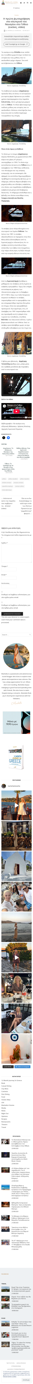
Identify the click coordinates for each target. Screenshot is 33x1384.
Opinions (4, 1116)
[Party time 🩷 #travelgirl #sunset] (16, 927)
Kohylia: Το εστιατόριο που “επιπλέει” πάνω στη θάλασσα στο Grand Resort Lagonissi (21, 1324)
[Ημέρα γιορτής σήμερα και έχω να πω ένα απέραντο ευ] (16, 1018)
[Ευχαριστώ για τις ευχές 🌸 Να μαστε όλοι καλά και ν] (16, 836)
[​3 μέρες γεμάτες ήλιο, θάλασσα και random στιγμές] (16, 1049)
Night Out (5, 1113)
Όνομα (4, 566)
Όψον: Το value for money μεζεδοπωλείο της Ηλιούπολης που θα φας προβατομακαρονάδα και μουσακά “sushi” (21, 1346)
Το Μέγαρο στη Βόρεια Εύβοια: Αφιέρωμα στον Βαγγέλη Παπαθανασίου (20, 1218)
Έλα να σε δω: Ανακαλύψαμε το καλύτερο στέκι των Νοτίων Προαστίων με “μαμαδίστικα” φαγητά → (25, 506)
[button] (12, 389)
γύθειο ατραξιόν (13, 479)
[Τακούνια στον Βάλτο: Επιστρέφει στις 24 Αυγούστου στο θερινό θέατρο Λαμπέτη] (5, 1229)
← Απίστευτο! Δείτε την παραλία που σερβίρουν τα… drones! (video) (8, 503)
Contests (4, 1091)
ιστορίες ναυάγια (18, 482)
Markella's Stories (7, 1105)
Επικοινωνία (16, 1366)
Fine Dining (5, 1094)
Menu (17, 8)
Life (2, 1102)
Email (4, 575)
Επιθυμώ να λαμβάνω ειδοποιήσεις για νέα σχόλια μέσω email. (15, 595)
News (3, 1111)
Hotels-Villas (5, 1100)
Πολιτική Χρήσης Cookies (9, 1376)
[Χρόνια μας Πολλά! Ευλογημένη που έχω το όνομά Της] (16, 866)
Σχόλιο (4, 543)
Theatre (4, 1124)
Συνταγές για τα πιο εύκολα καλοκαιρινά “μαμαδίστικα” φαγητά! (20, 1335)
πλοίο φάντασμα (6, 490)
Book (3, 1083)
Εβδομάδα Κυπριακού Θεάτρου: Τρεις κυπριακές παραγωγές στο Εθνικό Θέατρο (21, 1206)
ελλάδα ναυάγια (6, 482)
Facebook (5, 1274)
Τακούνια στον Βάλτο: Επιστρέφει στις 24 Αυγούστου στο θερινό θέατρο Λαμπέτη (19, 1230)
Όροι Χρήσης (21, 1363)
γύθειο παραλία (24, 479)
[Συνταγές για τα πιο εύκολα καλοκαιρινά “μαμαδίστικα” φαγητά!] (5, 1335)
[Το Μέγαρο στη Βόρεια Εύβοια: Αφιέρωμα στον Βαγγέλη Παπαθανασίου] (5, 1218)
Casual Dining (6, 1086)
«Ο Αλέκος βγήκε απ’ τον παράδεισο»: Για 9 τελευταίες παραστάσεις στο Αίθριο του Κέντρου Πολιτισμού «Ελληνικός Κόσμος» (20, 1173)
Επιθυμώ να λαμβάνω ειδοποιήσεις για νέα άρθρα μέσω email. (15, 606)
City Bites (4, 1089)
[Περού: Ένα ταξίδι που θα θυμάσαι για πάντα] (5, 1298)
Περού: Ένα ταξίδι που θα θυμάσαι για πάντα (21, 1298)
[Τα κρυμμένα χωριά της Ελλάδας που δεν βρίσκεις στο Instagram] (5, 1306)
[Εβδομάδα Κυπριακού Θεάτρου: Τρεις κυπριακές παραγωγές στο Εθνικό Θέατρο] (5, 1204)
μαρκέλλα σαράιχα (7, 486)
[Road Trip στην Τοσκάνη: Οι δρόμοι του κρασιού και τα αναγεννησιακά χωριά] (5, 1289)
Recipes (4, 1119)
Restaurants (5, 1122)
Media (3, 1108)
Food (3, 1097)
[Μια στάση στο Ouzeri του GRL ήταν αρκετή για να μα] (16, 957)
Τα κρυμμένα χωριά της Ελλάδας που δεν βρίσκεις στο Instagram (21, 1306)
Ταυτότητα (10, 1363)
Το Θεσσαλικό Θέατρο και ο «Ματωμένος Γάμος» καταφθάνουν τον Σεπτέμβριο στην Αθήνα (21, 1143)
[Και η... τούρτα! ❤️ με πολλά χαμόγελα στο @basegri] (16, 988)
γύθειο (4, 479)
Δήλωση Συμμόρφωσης (16, 1369)
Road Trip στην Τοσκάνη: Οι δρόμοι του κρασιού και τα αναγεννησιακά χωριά (21, 1289)
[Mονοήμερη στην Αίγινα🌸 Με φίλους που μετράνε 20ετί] (16, 897)
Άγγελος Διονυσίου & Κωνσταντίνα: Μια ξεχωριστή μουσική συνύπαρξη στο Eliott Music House (19, 1157)
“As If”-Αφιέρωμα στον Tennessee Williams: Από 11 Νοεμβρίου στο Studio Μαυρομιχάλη (20, 1244)
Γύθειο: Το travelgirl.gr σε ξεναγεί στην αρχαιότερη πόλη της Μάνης (8, 467)
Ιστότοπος (5, 583)
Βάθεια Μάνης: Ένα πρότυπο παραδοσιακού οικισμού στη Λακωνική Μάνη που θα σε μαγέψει (23, 452)
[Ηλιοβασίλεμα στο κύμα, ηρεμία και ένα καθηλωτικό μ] (16, 805)
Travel (16, 15)
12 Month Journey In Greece (11, 1080)
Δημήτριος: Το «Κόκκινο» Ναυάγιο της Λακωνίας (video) (8, 451)
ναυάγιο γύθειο (19, 486)
